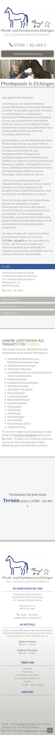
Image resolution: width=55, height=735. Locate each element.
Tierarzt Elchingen (26, 723)
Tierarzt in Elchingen (25, 435)
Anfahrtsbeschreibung (27, 54)
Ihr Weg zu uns (9, 306)
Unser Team (27, 671)
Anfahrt (27, 681)
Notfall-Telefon (9, 312)
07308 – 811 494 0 (30, 45)
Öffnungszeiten (9, 299)
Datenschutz (31, 730)
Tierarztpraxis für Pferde (27, 675)
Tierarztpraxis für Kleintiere (27, 678)
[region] (27, 69)
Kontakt (5, 266)
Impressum (46, 730)
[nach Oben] (50, 730)
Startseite (27, 668)
